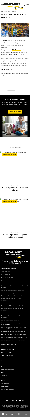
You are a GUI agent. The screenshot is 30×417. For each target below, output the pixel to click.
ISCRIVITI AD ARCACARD (15, 111)
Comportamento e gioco (7, 369)
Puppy (2, 372)
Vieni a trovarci (6, 69)
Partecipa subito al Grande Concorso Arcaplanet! (14, 295)
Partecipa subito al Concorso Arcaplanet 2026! (13, 334)
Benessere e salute (6, 366)
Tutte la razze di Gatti (7, 355)
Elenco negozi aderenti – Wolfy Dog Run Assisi (13, 340)
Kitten (2, 392)
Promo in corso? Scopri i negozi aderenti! (12, 305)
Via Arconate (16, 50)
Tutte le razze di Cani (6, 352)
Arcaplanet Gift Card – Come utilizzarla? (11, 302)
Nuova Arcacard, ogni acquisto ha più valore (12, 290)
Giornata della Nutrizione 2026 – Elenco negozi (13, 331)
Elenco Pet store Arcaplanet (8, 312)
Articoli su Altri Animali (7, 277)
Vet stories (4, 375)
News (2, 282)
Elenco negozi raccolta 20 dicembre (10, 320)
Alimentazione (5, 363)
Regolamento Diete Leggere (8, 292)
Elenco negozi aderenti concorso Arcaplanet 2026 (14, 337)
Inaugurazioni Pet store (9, 154)
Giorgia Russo (11, 90)
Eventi (14, 11)
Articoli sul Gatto (5, 274)
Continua (15, 194)
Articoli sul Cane (5, 271)
